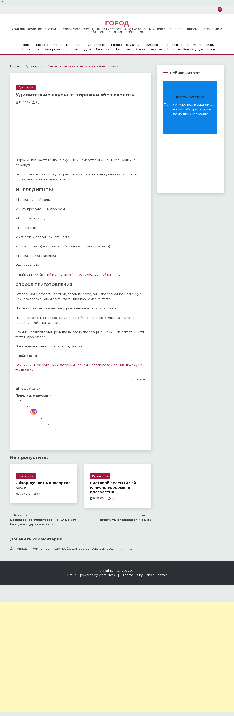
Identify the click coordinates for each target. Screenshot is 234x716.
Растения (123, 49)
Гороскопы (30, 49)
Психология (153, 45)
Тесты (210, 45)
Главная (25, 45)
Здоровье (72, 49)
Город (117, 23)
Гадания (156, 49)
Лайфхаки (104, 49)
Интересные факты (124, 45)
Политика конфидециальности (191, 49)
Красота (42, 45)
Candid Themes (155, 575)
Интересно (96, 45)
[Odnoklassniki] (40, 418)
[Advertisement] (81, 132)
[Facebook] (26, 406)
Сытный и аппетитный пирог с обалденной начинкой (81, 274)
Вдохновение (177, 45)
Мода (57, 45)
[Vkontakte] (48, 424)
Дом (87, 49)
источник (138, 379)
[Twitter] (62, 435)
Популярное (196, 97)
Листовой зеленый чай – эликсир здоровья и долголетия (114, 487)
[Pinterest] (55, 429)
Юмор (140, 49)
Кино (197, 45)
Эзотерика (52, 49)
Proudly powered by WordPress (91, 575)
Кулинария (74, 45)
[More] (69, 441)
